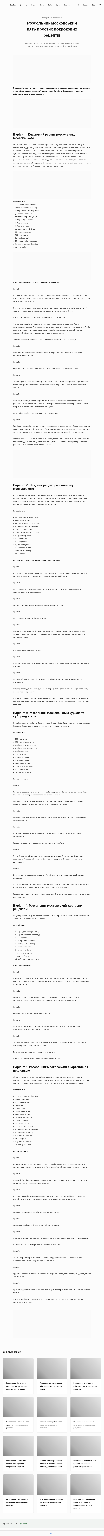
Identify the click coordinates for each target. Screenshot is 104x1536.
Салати (85, 5)
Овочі (76, 5)
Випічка (13, 5)
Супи (58, 5)
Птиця (42, 5)
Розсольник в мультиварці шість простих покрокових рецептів (51, 1386)
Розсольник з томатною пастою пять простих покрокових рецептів (16, 1463)
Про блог (23, 1524)
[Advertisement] (52, 69)
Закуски (67, 5)
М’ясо (33, 5)
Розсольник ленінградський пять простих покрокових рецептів (51, 1502)
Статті (52, 1533)
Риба (50, 5)
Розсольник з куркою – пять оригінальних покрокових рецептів (18, 1425)
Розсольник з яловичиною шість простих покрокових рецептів (17, 1502)
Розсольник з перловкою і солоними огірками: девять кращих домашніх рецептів (51, 1463)
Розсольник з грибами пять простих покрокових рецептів (51, 1425)
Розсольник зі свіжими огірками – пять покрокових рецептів (85, 1386)
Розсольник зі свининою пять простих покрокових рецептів (84, 1425)
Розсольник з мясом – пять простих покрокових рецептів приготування (84, 1463)
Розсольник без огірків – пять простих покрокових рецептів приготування (16, 1386)
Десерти (23, 5)
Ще (93, 5)
